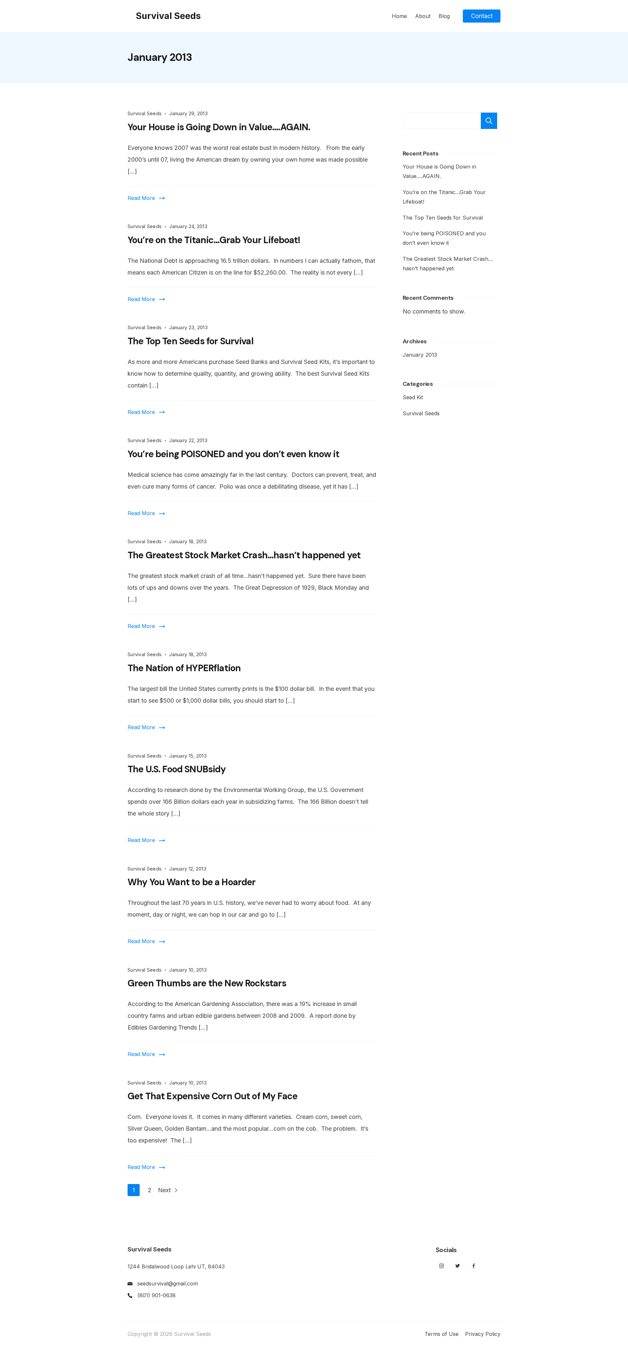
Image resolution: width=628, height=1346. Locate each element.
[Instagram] (441, 1266)
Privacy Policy (482, 1334)
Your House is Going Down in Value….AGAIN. (219, 127)
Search (489, 121)
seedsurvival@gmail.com (167, 1283)
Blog (444, 16)
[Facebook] (473, 1266)
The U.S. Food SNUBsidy (177, 769)
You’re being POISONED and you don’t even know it (233, 454)
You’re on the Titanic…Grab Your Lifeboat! (214, 240)
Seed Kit (413, 397)
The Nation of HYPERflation (184, 668)
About (422, 16)
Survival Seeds (168, 15)
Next (165, 1190)
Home (399, 16)
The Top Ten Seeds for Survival (190, 341)
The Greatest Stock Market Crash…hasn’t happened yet (244, 555)
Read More (141, 198)
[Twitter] (457, 1266)
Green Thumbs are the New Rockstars (207, 983)
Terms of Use (442, 1334)
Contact (482, 15)
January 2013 (420, 354)
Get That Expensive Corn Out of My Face (212, 1096)
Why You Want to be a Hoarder (191, 882)
